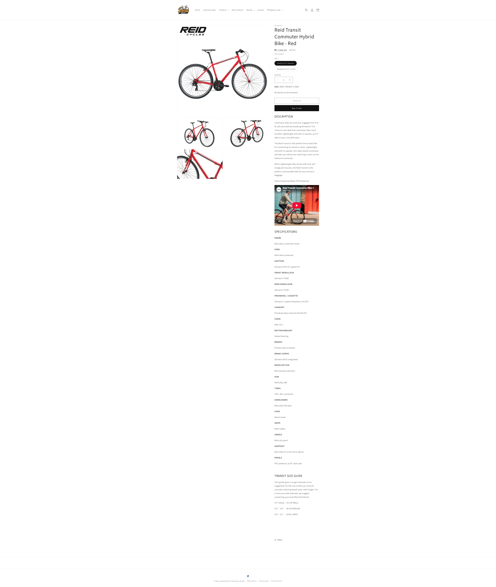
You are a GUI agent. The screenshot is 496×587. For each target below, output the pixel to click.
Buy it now (297, 108)
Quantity (277, 75)
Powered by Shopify (238, 581)
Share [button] (279, 540)
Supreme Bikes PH (225, 581)
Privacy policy (264, 581)
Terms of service (276, 581)
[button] (224, 10)
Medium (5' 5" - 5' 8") (287, 69)
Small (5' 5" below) (287, 64)
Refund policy (252, 581)
